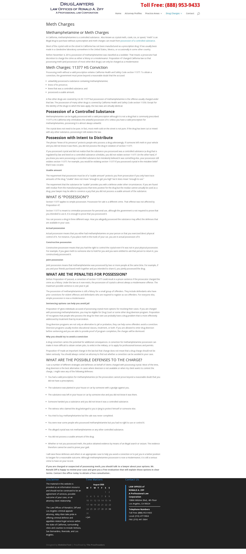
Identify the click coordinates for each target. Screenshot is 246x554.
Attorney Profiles (133, 13)
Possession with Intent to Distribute (79, 137)
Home (118, 13)
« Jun (88, 517)
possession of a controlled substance (138, 40)
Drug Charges (173, 13)
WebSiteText (64, 544)
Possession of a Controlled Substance (80, 111)
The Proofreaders (95, 544)
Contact (190, 13)
